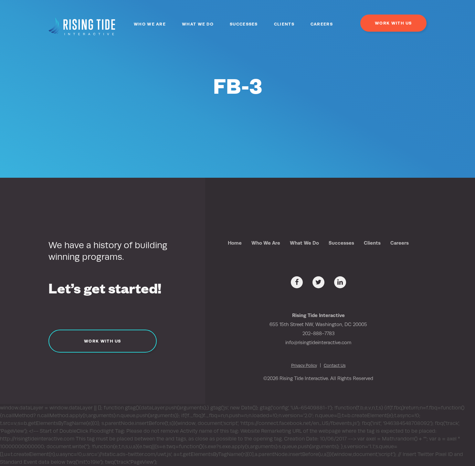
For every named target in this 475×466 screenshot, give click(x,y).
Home (235, 243)
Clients (284, 24)
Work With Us (393, 23)
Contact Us (335, 365)
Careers (322, 24)
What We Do (198, 24)
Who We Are (150, 24)
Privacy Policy (304, 365)
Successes (244, 24)
